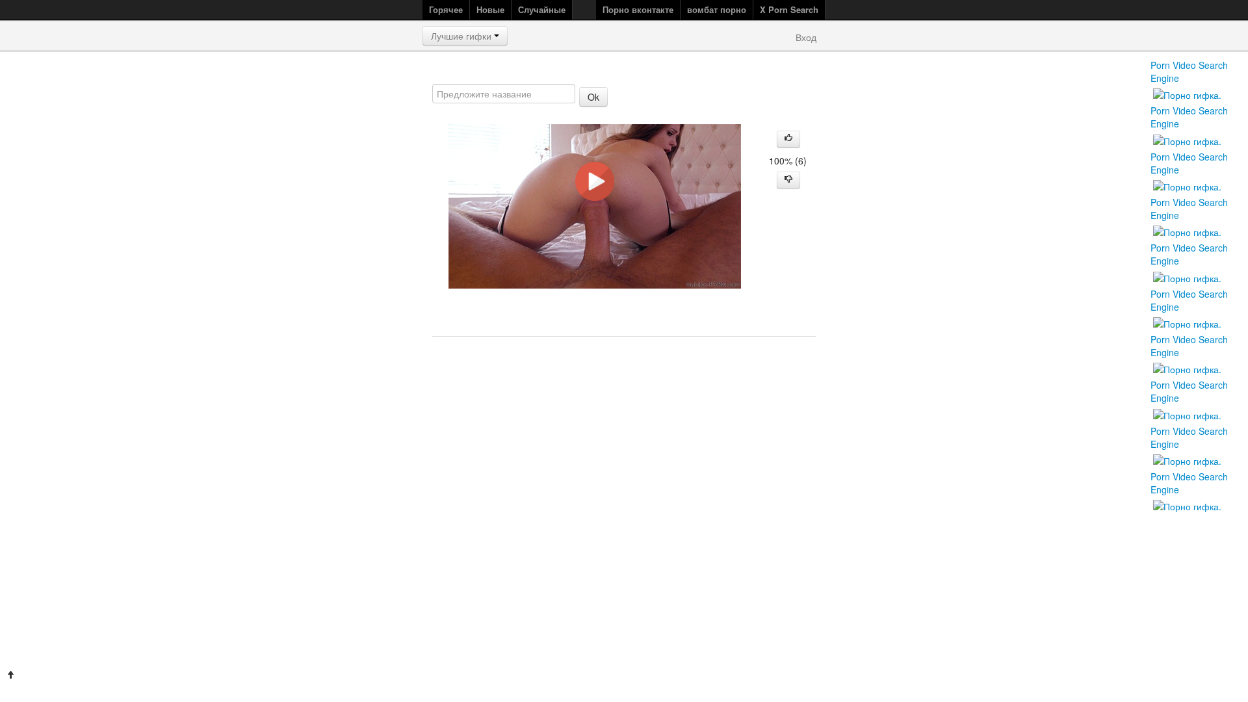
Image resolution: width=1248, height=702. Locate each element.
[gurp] (1187, 459)
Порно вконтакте (638, 9)
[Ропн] (1187, 505)
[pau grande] (1187, 367)
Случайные (542, 9)
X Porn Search (789, 9)
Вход (806, 37)
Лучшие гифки (462, 35)
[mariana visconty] (1187, 185)
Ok (593, 96)
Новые (490, 9)
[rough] (1187, 276)
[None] (1187, 413)
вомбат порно (716, 9)
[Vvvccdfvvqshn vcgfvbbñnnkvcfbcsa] (1187, 322)
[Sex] (1187, 230)
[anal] (1187, 93)
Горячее (446, 9)
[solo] (1187, 139)
